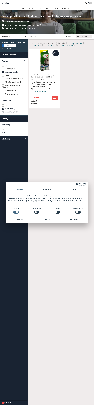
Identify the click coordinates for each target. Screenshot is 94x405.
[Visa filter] (25, 36)
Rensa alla (9, 403)
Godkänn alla (74, 219)
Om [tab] (74, 189)
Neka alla (20, 219)
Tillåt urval (47, 219)
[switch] (36, 212)
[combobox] (46, 36)
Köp (54, 98)
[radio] (14, 129)
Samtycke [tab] (19, 189)
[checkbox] (14, 65)
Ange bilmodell (7, 49)
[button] (76, 43)
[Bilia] (5, 3)
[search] (46, 36)
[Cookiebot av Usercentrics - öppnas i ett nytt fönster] (79, 184)
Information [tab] (47, 189)
